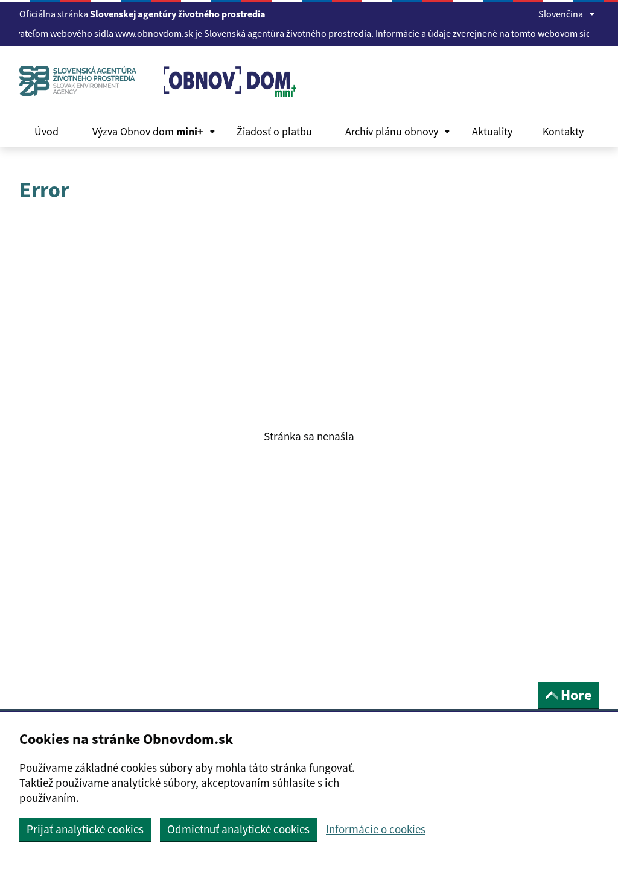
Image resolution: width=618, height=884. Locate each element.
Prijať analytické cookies (85, 829)
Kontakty (563, 131)
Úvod (46, 131)
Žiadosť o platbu (274, 131)
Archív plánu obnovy (391, 131)
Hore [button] (576, 694)
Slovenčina (560, 14)
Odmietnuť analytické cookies (238, 829)
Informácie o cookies (375, 829)
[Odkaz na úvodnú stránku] (82, 81)
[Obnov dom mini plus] (225, 93)
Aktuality (492, 131)
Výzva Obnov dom (147, 131)
